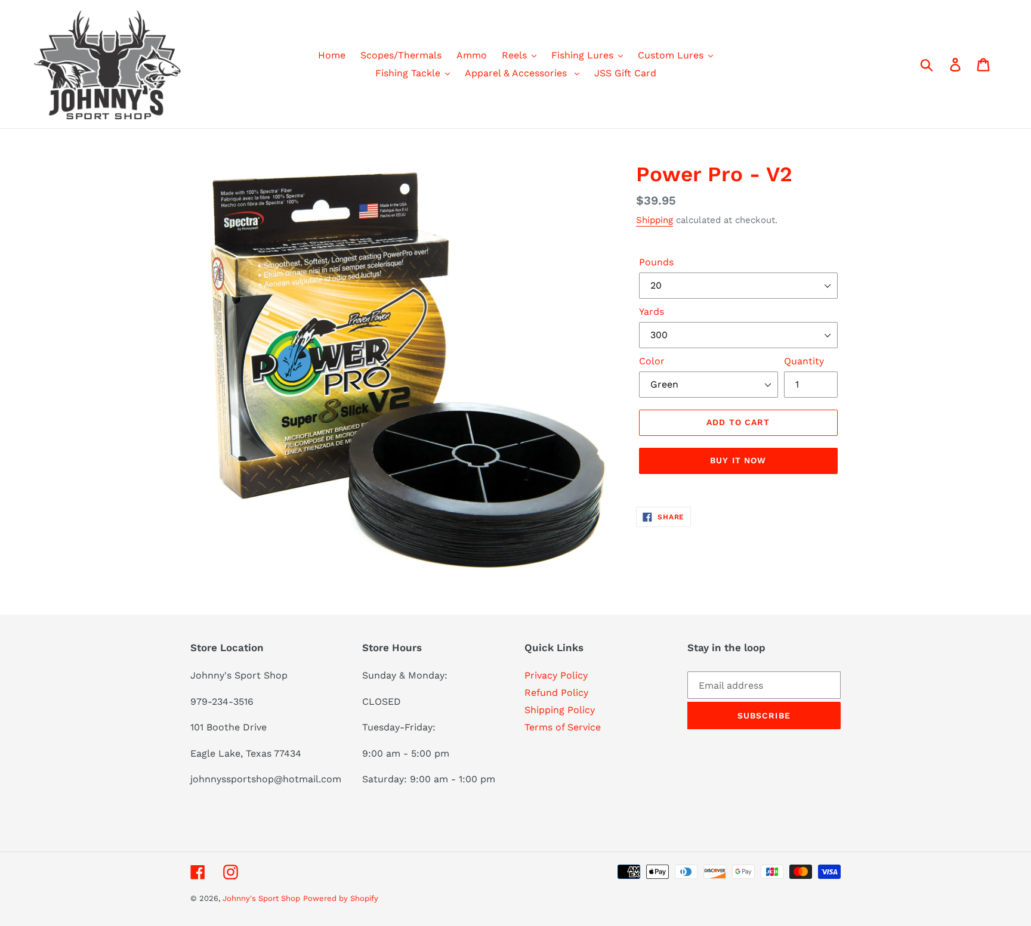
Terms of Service (562, 727)
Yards (651, 311)
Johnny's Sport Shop (261, 898)
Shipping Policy (559, 710)
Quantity (804, 361)
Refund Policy (556, 692)
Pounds (656, 262)
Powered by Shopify (340, 898)
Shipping (654, 220)
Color (652, 361)
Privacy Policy (556, 675)
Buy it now (738, 460)
